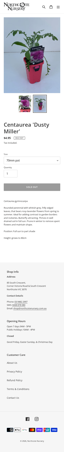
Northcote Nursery (35, 441)
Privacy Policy (14, 371)
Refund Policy (14, 380)
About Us (12, 362)
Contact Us (13, 397)
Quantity (8, 167)
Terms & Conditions (18, 389)
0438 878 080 (18, 304)
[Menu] (58, 6)
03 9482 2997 (21, 301)
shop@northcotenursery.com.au (30, 308)
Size (6, 154)
